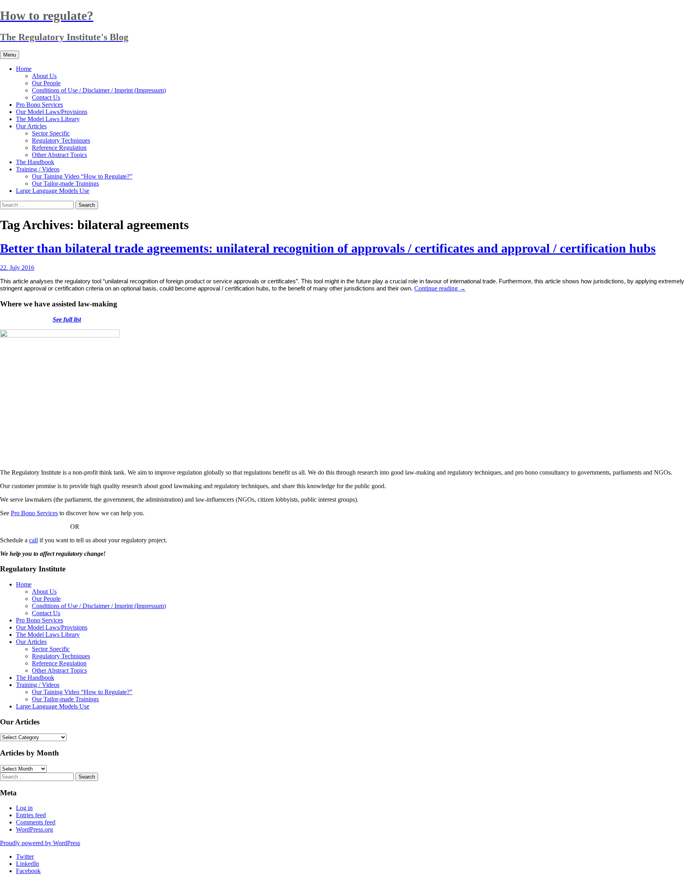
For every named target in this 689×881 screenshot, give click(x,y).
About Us (44, 76)
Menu (9, 55)
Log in (24, 807)
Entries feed (31, 815)
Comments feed (35, 822)
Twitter (25, 856)
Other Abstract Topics (59, 154)
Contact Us (46, 97)
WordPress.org (34, 829)
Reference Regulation (59, 147)
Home (23, 68)
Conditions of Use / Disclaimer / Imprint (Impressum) (99, 90)
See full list (67, 319)
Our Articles (31, 126)
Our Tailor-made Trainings (65, 183)
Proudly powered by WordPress (40, 843)
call (33, 540)
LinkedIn (27, 863)
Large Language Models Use (52, 190)
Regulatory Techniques (61, 140)
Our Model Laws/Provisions (51, 111)
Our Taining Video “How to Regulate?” (82, 176)
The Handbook (35, 162)
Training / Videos (37, 169)
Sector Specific (51, 133)
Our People (46, 83)
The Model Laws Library (48, 119)
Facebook (28, 870)
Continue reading (440, 288)
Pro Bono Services (39, 104)
